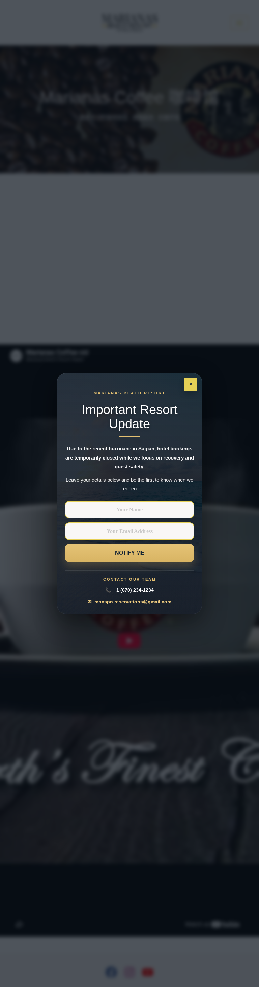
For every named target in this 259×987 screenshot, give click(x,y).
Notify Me (129, 553)
